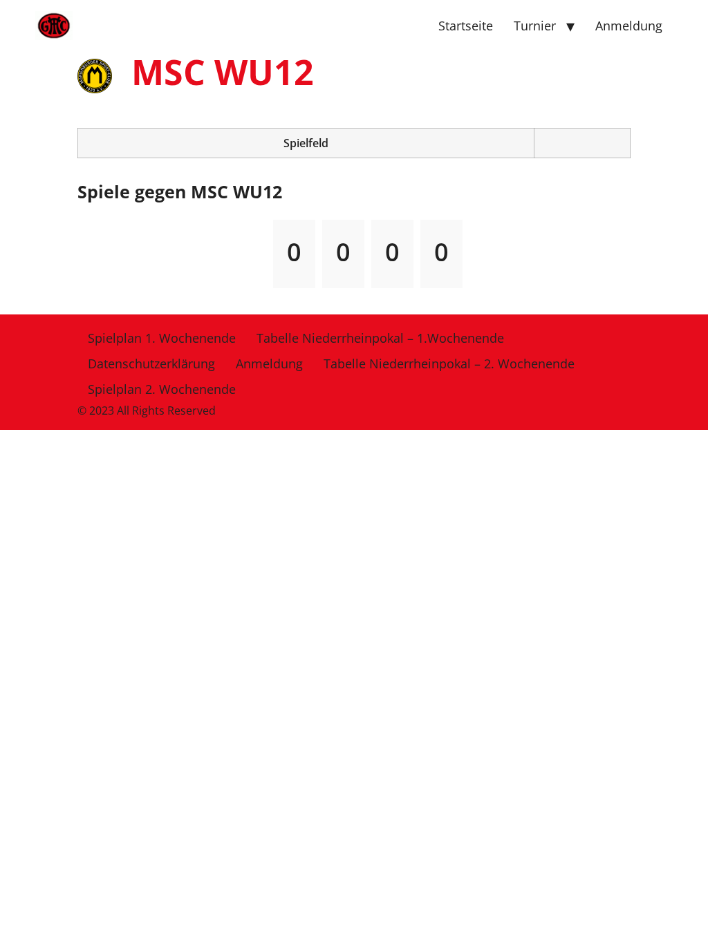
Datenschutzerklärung (151, 363)
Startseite (465, 25)
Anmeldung (628, 25)
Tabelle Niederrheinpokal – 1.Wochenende (380, 338)
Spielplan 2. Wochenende (162, 389)
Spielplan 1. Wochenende (162, 338)
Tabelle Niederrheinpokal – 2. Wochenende (449, 363)
